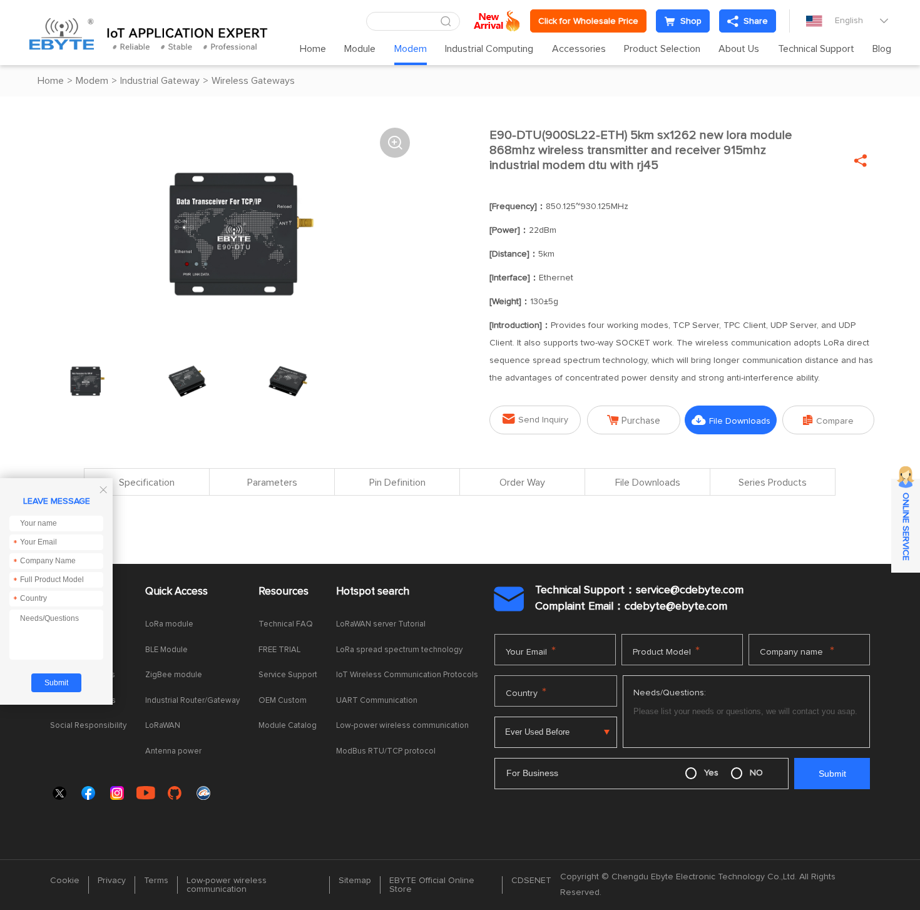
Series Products (773, 483)
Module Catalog (287, 726)
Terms (156, 880)
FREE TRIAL (279, 650)
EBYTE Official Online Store (431, 885)
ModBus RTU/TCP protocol (386, 751)
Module (360, 49)
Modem (410, 49)
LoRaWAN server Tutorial (381, 624)
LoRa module (169, 624)
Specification (147, 483)
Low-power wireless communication (402, 726)
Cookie (64, 880)
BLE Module (166, 650)
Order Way (522, 483)
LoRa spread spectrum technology (399, 650)
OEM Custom (282, 701)
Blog (881, 49)
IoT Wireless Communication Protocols (407, 675)
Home (313, 49)
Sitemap (355, 880)
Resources (283, 591)
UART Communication (376, 701)
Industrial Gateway (160, 81)
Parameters (272, 483)
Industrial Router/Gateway (192, 701)
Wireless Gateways (253, 81)
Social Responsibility (88, 726)
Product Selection (662, 49)
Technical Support (816, 49)
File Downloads (731, 420)
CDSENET (531, 880)
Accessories (579, 49)
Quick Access (176, 591)
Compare (828, 420)
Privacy (112, 880)
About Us (738, 49)
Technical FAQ (285, 624)
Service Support (287, 675)
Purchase (633, 420)
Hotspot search (372, 591)
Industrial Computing (489, 49)
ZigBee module (173, 675)
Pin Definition (397, 483)
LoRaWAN (162, 726)
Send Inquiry (535, 419)
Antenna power (173, 751)
